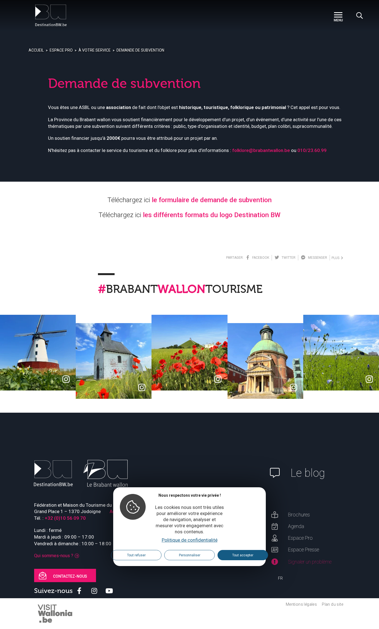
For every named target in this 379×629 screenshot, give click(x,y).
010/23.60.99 (312, 150)
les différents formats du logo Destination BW (212, 215)
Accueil (36, 50)
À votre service (95, 50)
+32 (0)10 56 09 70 (65, 518)
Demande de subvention (140, 50)
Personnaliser (189, 555)
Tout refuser (136, 555)
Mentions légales (301, 604)
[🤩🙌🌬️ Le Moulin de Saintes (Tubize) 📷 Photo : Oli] (38, 352)
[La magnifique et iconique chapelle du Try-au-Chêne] (113, 361)
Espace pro (61, 50)
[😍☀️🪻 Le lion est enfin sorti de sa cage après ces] (341, 352)
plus (336, 258)
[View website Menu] (338, 15)
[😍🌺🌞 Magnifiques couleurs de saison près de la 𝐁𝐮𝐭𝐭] (189, 352)
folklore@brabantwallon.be (261, 150)
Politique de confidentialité (190, 540)
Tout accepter (242, 555)
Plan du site (332, 604)
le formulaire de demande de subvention (212, 200)
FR (280, 578)
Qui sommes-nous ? (53, 555)
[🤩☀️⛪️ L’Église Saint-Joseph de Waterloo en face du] (265, 361)
